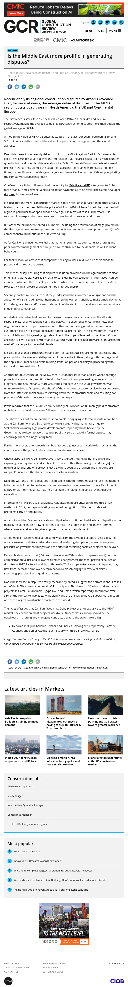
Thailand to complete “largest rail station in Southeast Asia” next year (53, 870)
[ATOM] (34, 981)
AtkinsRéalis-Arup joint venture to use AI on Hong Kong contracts (51, 889)
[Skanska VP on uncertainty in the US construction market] (105, 744)
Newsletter (11, 963)
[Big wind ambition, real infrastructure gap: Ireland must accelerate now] (63, 744)
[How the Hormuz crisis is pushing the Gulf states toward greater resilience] (105, 705)
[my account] (93, 22)
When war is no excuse (27, 851)
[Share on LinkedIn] (24, 86)
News (88, 30)
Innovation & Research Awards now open (37, 861)
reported (17, 406)
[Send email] (38, 86)
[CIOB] (94, 981)
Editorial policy (52, 971)
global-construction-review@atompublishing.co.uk (79, 667)
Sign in (85, 22)
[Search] (121, 22)
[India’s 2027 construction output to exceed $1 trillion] (22, 744)
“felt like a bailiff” (79, 185)
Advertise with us (53, 963)
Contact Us (11, 971)
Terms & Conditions (16, 967)
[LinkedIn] (114, 22)
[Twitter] (107, 22)
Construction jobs (25, 778)
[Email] (100, 22)
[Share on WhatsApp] (30, 86)
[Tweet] (16, 86)
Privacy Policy (51, 967)
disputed (9, 194)
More (113, 30)
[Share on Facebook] (10, 86)
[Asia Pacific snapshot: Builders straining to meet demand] (22, 705)
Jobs (101, 30)
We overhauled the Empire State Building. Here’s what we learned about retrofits (60, 880)
